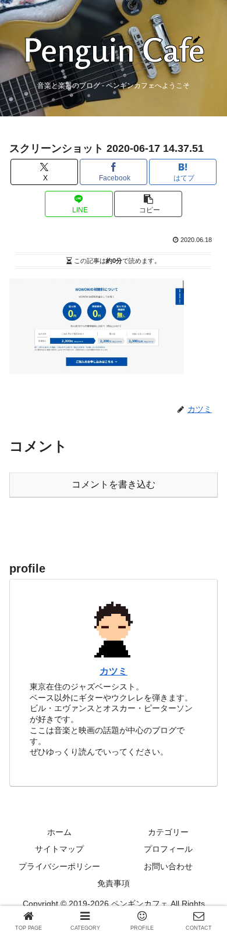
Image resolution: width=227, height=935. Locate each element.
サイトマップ (59, 849)
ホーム (59, 832)
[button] (148, 204)
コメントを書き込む (113, 484)
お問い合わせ (168, 866)
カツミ (113, 671)
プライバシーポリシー (59, 866)
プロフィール (168, 849)
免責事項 (113, 883)
